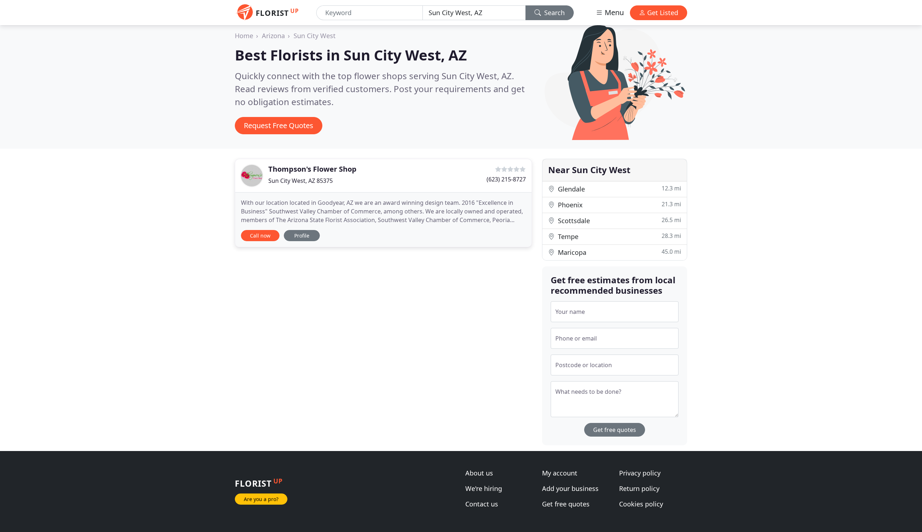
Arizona (273, 35)
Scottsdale (618, 220)
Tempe (618, 236)
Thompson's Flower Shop (312, 169)
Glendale (618, 188)
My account (559, 473)
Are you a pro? (261, 499)
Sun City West (315, 35)
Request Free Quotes (278, 125)
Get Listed (661, 12)
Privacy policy (640, 473)
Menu (613, 12)
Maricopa (618, 252)
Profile (301, 235)
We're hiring (483, 488)
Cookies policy (641, 504)
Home (244, 35)
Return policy (639, 488)
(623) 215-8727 (506, 179)
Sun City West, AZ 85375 (300, 181)
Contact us (481, 504)
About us (479, 473)
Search (553, 12)
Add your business (570, 488)
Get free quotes (614, 430)
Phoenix (618, 204)
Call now (260, 235)
